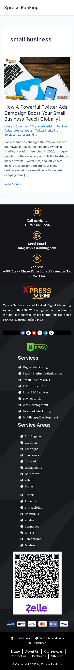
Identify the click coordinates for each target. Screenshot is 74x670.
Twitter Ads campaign (19, 130)
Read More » (12, 184)
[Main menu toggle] (66, 8)
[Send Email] (37, 235)
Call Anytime (37, 220)
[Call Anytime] (37, 212)
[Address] (37, 258)
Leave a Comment (16, 126)
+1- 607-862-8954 (37, 225)
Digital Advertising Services (49, 126)
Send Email (37, 244)
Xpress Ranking (21, 7)
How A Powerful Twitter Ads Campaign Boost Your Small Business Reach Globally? (35, 113)
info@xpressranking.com (37, 248)
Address (37, 267)
